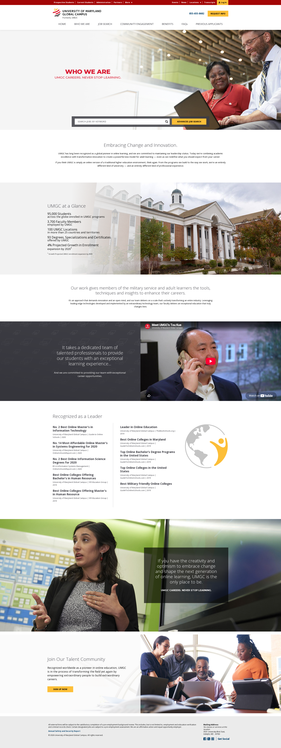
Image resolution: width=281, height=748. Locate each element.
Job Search (105, 24)
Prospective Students (64, 2)
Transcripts (209, 2)
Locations (194, 2)
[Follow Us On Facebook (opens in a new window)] (204, 738)
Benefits (167, 24)
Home (62, 24)
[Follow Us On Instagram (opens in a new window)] (212, 738)
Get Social (223, 739)
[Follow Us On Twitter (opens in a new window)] (208, 738)
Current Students (85, 2)
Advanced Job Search (189, 121)
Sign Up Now (60, 689)
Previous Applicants (211, 25)
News (183, 2)
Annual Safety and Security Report (68, 731)
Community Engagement (137, 24)
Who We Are (82, 24)
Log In (224, 2)
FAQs (184, 24)
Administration (103, 2)
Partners (118, 2)
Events (175, 2)
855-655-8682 (196, 13)
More (127, 2)
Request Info (219, 14)
